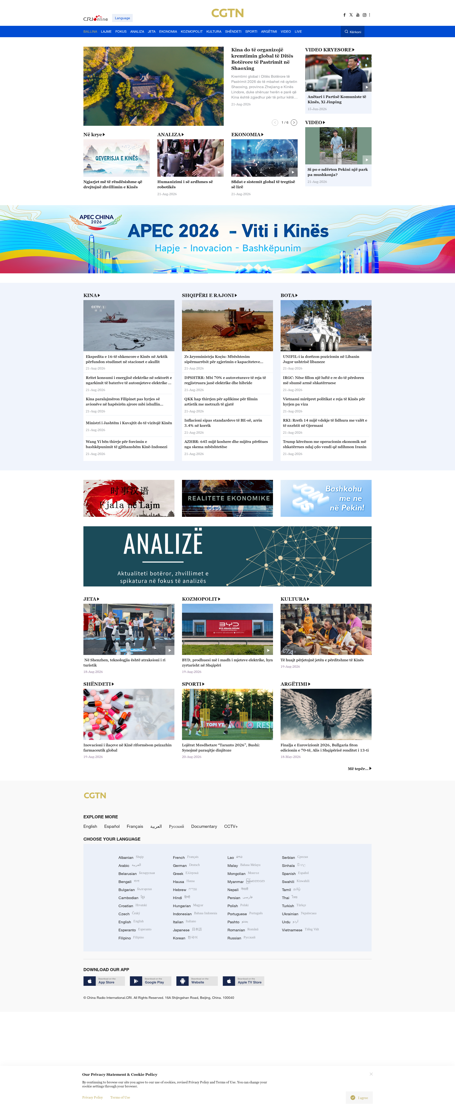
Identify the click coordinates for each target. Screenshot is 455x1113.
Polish (238, 905)
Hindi (181, 897)
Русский (176, 826)
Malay (244, 865)
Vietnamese (300, 930)
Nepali (238, 889)
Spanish (295, 873)
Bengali (128, 881)
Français (135, 826)
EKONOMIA (245, 134)
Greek (185, 873)
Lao (235, 857)
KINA (90, 295)
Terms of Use (120, 1097)
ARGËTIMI (294, 684)
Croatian (132, 905)
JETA (89, 599)
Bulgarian (135, 889)
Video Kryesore (328, 50)
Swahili (295, 881)
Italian (184, 921)
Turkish (294, 905)
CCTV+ (231, 826)
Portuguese (245, 913)
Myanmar (246, 881)
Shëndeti (97, 684)
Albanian (131, 857)
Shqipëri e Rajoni (208, 295)
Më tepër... (358, 768)
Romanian (243, 930)
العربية (156, 826)
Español (112, 826)
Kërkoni (355, 32)
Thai (289, 897)
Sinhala (294, 865)
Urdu (290, 921)
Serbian (295, 857)
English (90, 826)
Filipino (131, 938)
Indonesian (195, 913)
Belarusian (136, 873)
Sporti (191, 684)
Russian (241, 938)
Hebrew (185, 889)
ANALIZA (169, 134)
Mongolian (243, 873)
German (186, 865)
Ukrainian (299, 913)
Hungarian (188, 905)
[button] (275, 122)
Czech (129, 913)
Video (313, 122)
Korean (185, 938)
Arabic (129, 865)
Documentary (204, 826)
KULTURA (293, 599)
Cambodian (131, 897)
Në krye (92, 134)
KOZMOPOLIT (199, 599)
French (185, 857)
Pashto (238, 921)
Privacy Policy (92, 1097)
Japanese (187, 930)
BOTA (288, 295)
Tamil (291, 889)
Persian (240, 897)
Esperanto (134, 930)
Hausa (184, 881)
